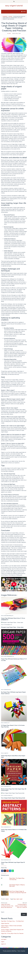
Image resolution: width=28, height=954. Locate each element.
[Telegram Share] (10, 871)
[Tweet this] (5, 871)
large (15, 899)
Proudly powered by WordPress (10, 951)
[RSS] (14, 1)
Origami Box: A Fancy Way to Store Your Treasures (12, 933)
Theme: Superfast (21, 951)
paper (21, 899)
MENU (24, 11)
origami (7, 899)
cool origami (3, 939)
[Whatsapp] (13, 871)
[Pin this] (7, 871)
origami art (3, 944)
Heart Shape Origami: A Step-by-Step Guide (17, 885)
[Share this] (2, 871)
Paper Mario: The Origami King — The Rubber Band (12, 921)
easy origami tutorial (14, 5)
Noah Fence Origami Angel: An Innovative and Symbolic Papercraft (17, 891)
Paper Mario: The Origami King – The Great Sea (17, 878)
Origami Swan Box (5, 923)
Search (2, 912)
